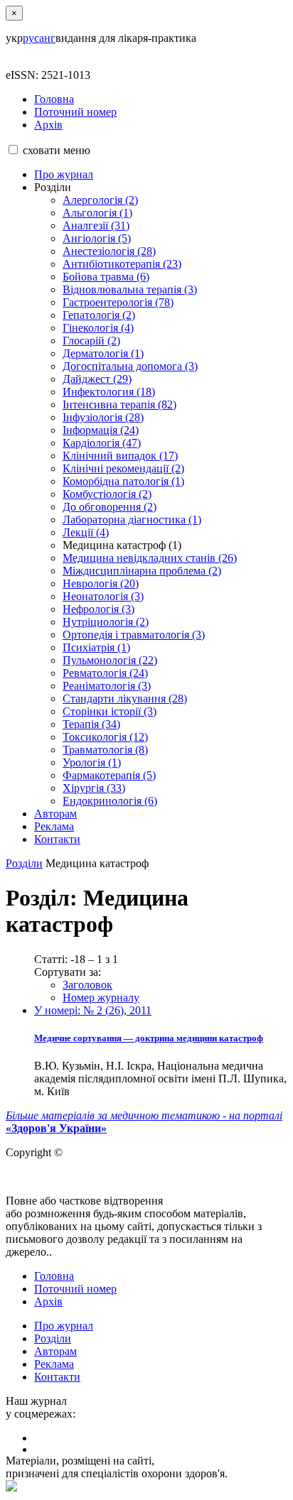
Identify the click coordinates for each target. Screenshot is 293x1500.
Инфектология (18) (109, 392)
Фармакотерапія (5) (109, 775)
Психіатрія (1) (96, 647)
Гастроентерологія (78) (118, 302)
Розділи (24, 863)
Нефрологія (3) (98, 609)
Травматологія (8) (105, 750)
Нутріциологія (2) (106, 622)
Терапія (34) (91, 724)
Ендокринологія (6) (110, 801)
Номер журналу (101, 997)
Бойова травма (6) (106, 277)
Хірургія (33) (94, 788)
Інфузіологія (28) (103, 417)
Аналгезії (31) (96, 225)
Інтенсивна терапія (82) (119, 404)
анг (47, 38)
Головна (54, 99)
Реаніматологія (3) (107, 686)
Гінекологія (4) (98, 328)
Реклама (54, 826)
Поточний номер (75, 112)
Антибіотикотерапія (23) (122, 264)
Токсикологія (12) (105, 737)
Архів (48, 125)
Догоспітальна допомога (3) (130, 366)
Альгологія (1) (97, 213)
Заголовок (87, 985)
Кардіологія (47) (102, 443)
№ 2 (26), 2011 (92, 1010)
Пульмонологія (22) (110, 660)
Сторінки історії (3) (109, 711)
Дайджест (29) (97, 379)
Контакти (57, 839)
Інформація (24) (101, 430)
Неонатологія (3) (103, 596)
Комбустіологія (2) (107, 494)
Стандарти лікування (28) (125, 698)
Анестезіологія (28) (109, 251)
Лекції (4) (86, 532)
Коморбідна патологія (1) (123, 481)
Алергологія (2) (100, 200)
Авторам (55, 814)
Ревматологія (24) (105, 673)
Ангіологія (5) (97, 238)
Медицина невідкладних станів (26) (150, 558)
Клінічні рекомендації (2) (123, 468)
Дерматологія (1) (103, 353)
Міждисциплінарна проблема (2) (142, 571)
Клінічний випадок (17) (120, 456)
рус (31, 38)
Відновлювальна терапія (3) (130, 289)
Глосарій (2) (91, 341)
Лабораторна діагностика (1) (132, 519)
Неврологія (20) (101, 583)
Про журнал (63, 174)
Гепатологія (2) (99, 315)
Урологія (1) (92, 762)
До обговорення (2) (109, 507)
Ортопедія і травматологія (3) (134, 635)
